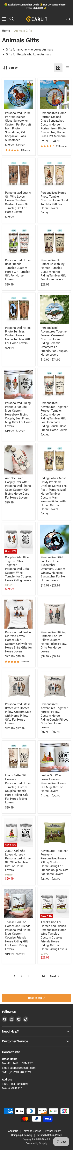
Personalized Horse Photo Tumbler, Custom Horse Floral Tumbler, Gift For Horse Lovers (54, 200)
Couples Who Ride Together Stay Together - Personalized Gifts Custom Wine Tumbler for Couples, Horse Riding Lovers (18, 569)
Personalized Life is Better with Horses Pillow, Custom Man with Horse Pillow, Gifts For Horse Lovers (18, 713)
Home (6, 31)
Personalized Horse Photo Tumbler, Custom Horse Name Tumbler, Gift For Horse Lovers (18, 335)
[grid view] (58, 67)
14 (43, 976)
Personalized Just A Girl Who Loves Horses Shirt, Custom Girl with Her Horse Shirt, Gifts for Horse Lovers (18, 642)
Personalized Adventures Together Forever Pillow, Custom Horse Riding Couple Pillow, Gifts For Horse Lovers (54, 715)
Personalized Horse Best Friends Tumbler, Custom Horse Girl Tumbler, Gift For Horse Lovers (18, 269)
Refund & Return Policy (49, 1135)
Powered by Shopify (36, 1143)
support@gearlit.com (22, 1067)
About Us (13, 1130)
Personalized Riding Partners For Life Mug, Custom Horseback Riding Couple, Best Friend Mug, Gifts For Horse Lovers (18, 414)
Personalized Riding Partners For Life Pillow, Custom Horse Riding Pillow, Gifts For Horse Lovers (54, 642)
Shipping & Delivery (21, 1135)
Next (53, 976)
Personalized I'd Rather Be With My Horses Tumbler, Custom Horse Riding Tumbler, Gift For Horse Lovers (53, 269)
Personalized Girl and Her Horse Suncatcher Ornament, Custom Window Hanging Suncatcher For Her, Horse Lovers (53, 569)
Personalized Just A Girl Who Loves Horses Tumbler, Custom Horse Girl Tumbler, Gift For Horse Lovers (18, 202)
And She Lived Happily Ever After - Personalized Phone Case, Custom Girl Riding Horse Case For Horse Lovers (18, 487)
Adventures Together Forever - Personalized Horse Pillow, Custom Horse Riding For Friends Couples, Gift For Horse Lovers (54, 862)
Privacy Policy (53, 1130)
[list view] (66, 67)
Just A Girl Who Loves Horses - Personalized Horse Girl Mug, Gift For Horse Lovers (53, 783)
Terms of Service (31, 1130)
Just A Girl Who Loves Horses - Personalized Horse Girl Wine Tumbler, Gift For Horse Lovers (18, 860)
